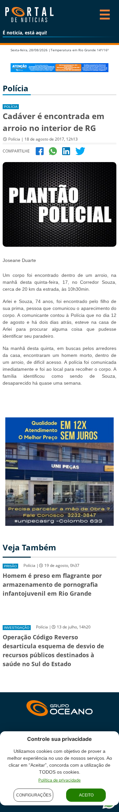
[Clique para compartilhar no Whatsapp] (53, 150)
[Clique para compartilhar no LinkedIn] (66, 150)
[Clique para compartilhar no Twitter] (80, 150)
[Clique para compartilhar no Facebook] (39, 150)
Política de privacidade (59, 780)
